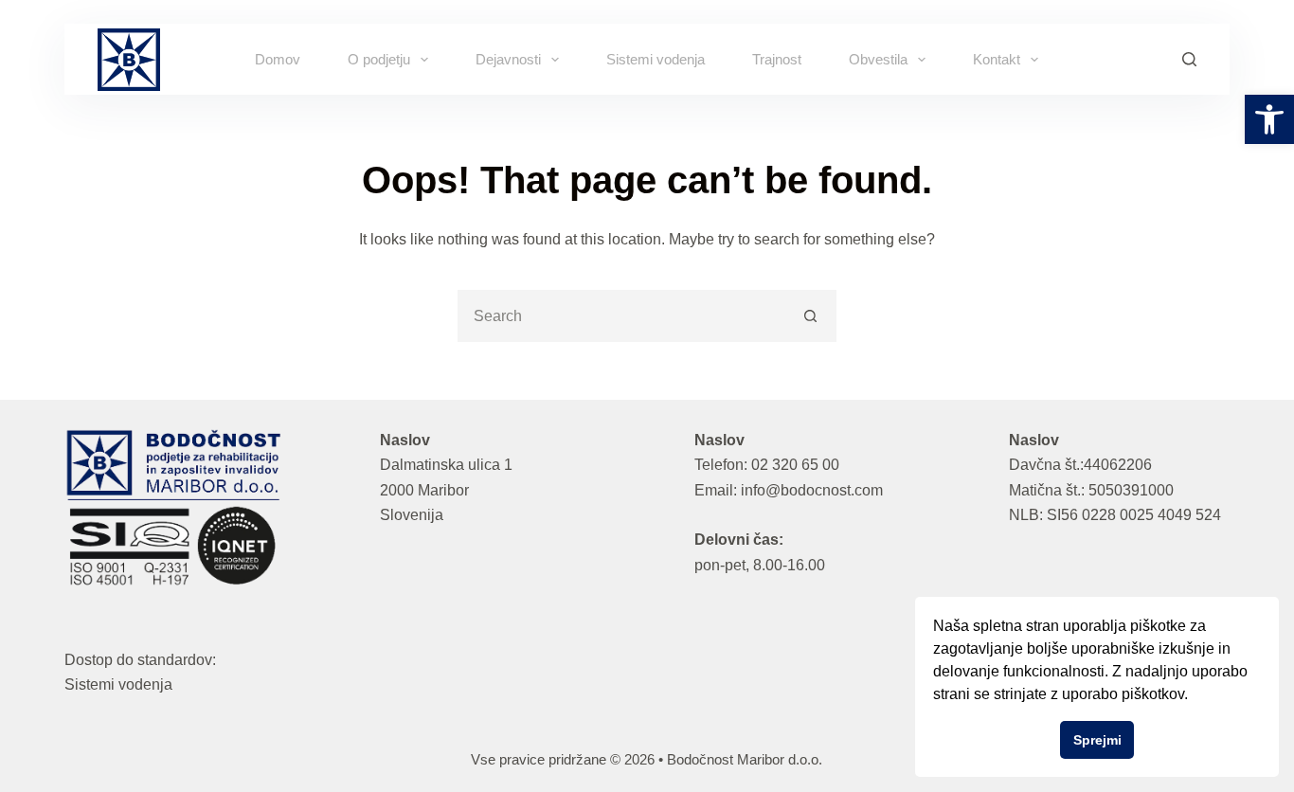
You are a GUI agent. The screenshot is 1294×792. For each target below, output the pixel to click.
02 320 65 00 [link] (795, 465)
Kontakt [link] (996, 59)
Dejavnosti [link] (508, 59)
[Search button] (810, 316)
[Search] (1189, 59)
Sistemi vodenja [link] (655, 59)
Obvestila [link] (878, 59)
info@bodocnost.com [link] (812, 490)
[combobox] (622, 316)
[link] (1269, 119)
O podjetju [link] (379, 59)
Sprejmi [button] (1097, 739)
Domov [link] (277, 59)
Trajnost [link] (776, 59)
